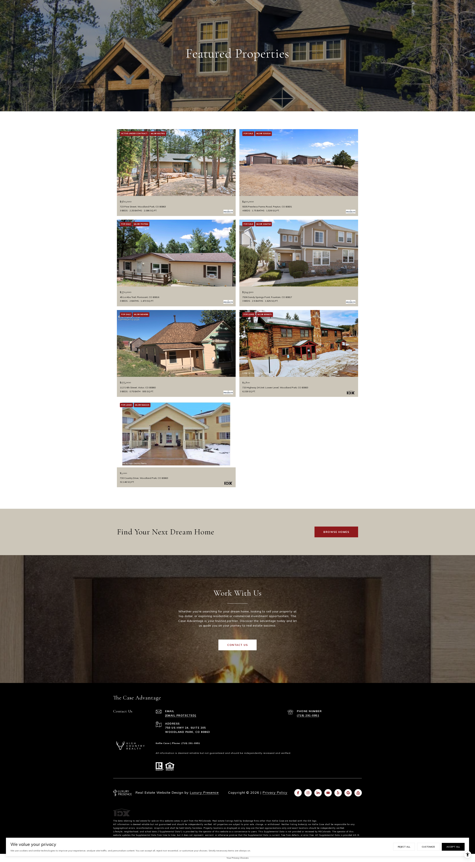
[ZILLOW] (358, 793)
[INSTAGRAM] (308, 793)
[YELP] (338, 793)
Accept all (453, 846)
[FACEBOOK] (298, 793)
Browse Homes (336, 532)
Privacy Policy (275, 792)
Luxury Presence (204, 792)
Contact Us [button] (237, 645)
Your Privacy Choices (238, 857)
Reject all (404, 846)
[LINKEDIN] (318, 793)
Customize (428, 846)
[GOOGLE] (348, 793)
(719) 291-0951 (308, 715)
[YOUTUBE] (328, 793)
